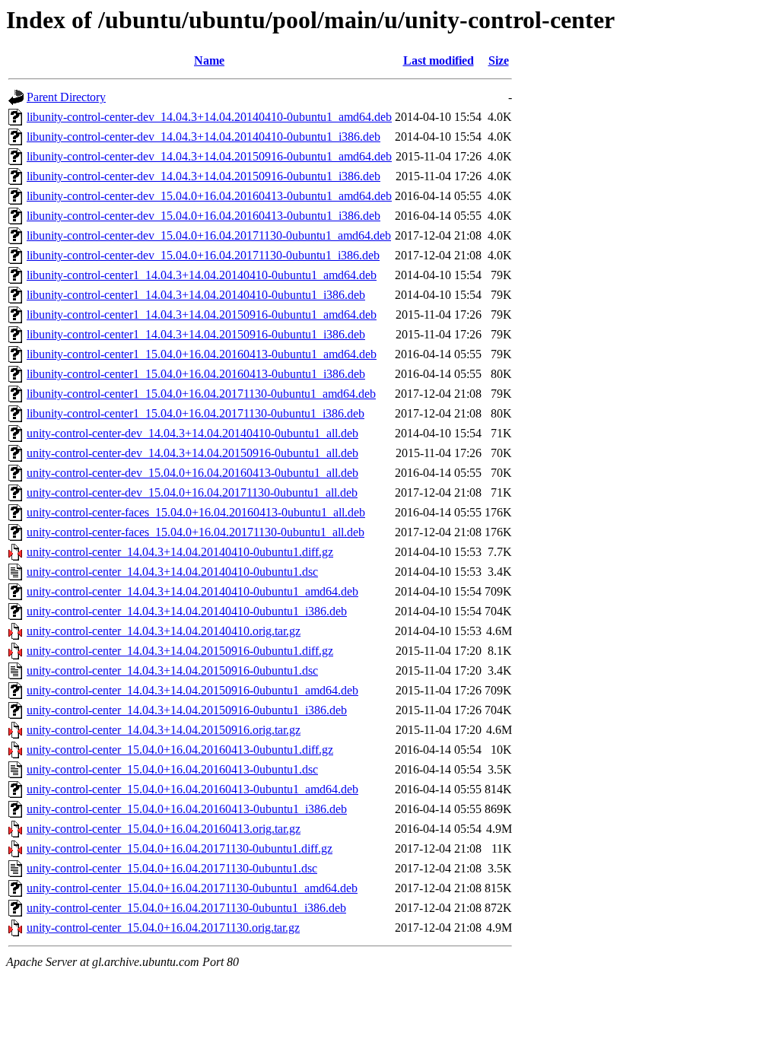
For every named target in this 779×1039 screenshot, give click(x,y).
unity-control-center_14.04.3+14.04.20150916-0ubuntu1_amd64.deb (192, 690)
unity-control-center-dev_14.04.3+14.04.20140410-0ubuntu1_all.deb (192, 433)
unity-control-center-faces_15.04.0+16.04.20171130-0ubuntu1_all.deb (195, 532)
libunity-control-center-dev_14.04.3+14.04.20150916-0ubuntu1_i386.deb (203, 176)
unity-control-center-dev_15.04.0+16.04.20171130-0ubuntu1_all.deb (192, 492)
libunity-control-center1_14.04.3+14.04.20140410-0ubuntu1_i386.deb (196, 294)
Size (498, 60)
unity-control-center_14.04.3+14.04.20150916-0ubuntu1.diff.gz (180, 650)
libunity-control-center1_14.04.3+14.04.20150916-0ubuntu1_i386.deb (196, 334)
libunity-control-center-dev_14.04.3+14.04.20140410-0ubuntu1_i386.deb (203, 136)
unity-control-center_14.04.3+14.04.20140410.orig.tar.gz (163, 630)
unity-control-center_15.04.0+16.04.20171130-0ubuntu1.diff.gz (179, 848)
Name (209, 60)
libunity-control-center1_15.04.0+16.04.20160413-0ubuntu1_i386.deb (196, 373)
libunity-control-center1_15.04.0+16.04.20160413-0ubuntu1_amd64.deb (202, 354)
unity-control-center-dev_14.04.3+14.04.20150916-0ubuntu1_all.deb (192, 452)
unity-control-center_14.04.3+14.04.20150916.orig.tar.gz (163, 729)
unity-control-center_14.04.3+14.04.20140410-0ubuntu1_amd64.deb (192, 591)
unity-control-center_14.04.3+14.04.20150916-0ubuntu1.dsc (172, 670)
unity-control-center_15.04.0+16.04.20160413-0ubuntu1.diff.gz (180, 749)
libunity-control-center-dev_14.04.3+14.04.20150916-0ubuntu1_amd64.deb (209, 156)
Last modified (438, 60)
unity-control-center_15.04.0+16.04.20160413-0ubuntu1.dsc (172, 769)
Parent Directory (66, 97)
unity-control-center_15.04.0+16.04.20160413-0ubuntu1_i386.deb (187, 808)
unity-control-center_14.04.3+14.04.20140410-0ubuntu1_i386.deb (187, 611)
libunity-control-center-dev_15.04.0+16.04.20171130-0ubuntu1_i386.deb (203, 255)
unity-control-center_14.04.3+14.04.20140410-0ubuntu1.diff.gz (180, 551)
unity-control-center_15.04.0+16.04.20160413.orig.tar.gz (163, 828)
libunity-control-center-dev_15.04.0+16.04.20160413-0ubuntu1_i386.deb (203, 215)
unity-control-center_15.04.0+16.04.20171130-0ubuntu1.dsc (172, 868)
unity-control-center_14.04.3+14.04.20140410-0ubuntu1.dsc (172, 571)
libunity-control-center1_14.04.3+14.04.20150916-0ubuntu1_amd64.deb (202, 314)
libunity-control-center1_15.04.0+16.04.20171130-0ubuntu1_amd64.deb (201, 393)
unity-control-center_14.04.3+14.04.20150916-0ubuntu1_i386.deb (187, 710)
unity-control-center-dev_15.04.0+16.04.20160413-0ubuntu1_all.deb (192, 472)
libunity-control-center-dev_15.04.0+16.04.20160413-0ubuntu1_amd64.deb (209, 195)
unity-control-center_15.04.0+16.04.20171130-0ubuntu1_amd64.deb (192, 888)
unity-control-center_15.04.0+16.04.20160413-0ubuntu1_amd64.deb (192, 789)
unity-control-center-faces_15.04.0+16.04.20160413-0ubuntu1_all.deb (196, 512)
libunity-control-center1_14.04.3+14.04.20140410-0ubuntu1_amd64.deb (202, 274)
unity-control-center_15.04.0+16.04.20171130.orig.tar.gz (163, 927)
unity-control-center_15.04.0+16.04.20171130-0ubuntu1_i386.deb (186, 907)
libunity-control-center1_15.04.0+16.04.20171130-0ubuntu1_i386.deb (195, 413)
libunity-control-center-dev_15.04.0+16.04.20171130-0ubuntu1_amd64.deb (209, 235)
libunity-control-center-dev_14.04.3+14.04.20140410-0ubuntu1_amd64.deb (209, 116)
